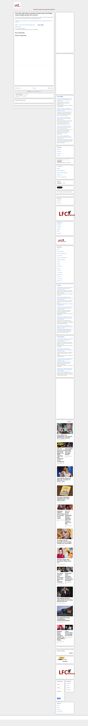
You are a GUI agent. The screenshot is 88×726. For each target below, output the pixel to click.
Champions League (61, 259)
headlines (19, 26)
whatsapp (59, 151)
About (58, 707)
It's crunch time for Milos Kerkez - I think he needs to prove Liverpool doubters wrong (64, 118)
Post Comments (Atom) (36, 91)
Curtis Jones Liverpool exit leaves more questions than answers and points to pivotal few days (64, 127)
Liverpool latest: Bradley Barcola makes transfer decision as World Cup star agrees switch (65, 298)
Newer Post (17, 88)
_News (58, 261)
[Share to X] (40, 25)
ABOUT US (59, 174)
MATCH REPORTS (61, 170)
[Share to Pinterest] (43, 25)
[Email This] (38, 25)
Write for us (59, 280)
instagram (59, 153)
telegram (59, 229)
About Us (59, 200)
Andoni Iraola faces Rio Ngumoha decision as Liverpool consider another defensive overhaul (65, 109)
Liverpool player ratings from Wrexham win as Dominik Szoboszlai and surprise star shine (65, 288)
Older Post (50, 88)
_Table (58, 263)
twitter (58, 231)
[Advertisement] (34, 75)
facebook (59, 149)
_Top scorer (59, 266)
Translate (24, 96)
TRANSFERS (59, 166)
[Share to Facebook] (41, 25)
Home (34, 88)
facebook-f (69, 683)
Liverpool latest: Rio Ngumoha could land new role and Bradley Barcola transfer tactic (64, 99)
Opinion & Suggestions (61, 176)
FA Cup (58, 268)
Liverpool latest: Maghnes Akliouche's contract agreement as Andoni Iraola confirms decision (64, 318)
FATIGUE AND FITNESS (62, 172)
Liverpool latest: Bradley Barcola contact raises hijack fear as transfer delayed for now (64, 137)
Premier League (60, 251)
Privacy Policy (60, 711)
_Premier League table (61, 257)
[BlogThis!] (39, 25)
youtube (58, 155)
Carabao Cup (59, 274)
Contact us (59, 202)
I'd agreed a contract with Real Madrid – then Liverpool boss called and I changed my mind (65, 308)
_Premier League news (61, 253)
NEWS (58, 168)
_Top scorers (59, 255)
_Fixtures (59, 270)
